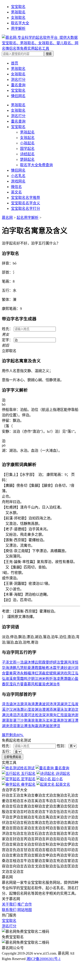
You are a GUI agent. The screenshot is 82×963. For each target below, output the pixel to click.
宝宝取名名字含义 (25, 203)
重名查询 (18, 121)
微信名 (16, 187)
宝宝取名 (18, 7)
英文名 (16, 192)
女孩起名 (27, 138)
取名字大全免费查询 (36, 165)
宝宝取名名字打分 (25, 208)
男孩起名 (27, 132)
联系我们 (9, 910)
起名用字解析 (27, 218)
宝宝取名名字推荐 (25, 198)
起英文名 (62, 784)
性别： (63, 746)
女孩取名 (18, 18)
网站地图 (24, 910)
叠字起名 (28, 784)
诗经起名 (27, 154)
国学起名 (27, 149)
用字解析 (18, 28)
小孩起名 (27, 143)
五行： (8, 751)
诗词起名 (62, 773)
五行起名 (28, 773)
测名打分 (18, 116)
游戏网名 (18, 181)
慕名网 (7, 218)
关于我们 (9, 904)
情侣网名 (18, 170)
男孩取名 (18, 12)
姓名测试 (27, 768)
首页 (14, 63)
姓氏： (8, 746)
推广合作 (24, 904)
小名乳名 (18, 176)
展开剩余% (13, 735)
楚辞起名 (27, 159)
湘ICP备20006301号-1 (43, 959)
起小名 (57, 779)
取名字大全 (20, 23)
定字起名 (28, 779)
